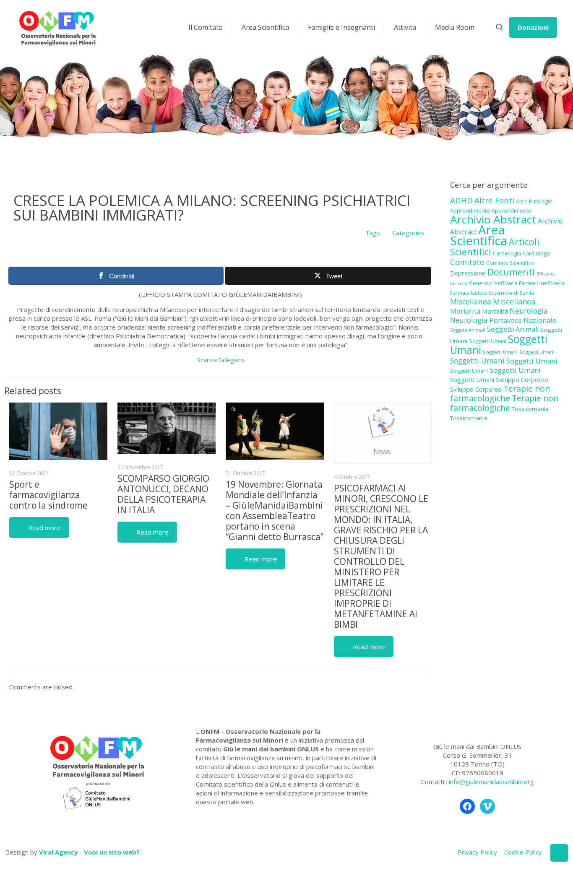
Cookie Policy (523, 852)
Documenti (511, 271)
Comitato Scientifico (510, 263)
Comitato (467, 262)
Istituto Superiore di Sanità (502, 292)
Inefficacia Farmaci (515, 283)
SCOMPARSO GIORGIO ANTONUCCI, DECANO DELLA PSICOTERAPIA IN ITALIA (163, 494)
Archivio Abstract (493, 219)
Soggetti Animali (467, 330)
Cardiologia (507, 253)
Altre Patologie (534, 201)
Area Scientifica (478, 235)
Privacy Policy (477, 852)
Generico (480, 283)
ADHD (461, 200)
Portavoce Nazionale (523, 320)
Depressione (467, 273)
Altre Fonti (494, 200)
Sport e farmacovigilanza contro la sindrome (48, 494)
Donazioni (533, 27)
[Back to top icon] (559, 853)
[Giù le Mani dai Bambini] (57, 27)
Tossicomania (530, 409)
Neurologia (529, 311)
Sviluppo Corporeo (522, 380)
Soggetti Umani (487, 341)
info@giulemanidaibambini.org (491, 781)
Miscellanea (470, 301)
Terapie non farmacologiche (500, 393)
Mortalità (465, 311)
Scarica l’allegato (220, 360)
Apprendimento (470, 210)
